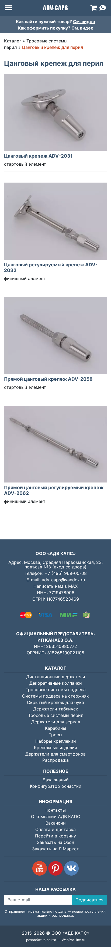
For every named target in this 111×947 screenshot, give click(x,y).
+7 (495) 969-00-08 (66, 573)
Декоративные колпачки (55, 683)
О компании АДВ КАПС (55, 816)
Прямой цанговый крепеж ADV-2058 (48, 379)
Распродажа (55, 760)
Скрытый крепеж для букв (55, 702)
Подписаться (89, 899)
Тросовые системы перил (55, 715)
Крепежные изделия (55, 747)
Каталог (12, 40)
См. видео (84, 21)
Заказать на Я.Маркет (55, 848)
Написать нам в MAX (55, 586)
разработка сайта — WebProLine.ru (55, 940)
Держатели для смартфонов (55, 754)
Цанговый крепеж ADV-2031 (38, 156)
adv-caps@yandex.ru (63, 579)
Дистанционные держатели (55, 676)
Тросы (55, 734)
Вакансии (56, 823)
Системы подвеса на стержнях (55, 696)
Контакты (56, 810)
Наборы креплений (55, 741)
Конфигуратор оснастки (55, 786)
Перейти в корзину (55, 836)
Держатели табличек (55, 709)
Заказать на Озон (55, 842)
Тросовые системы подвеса (56, 689)
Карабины (55, 728)
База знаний (56, 779)
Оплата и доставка (55, 829)
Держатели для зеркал (55, 721)
